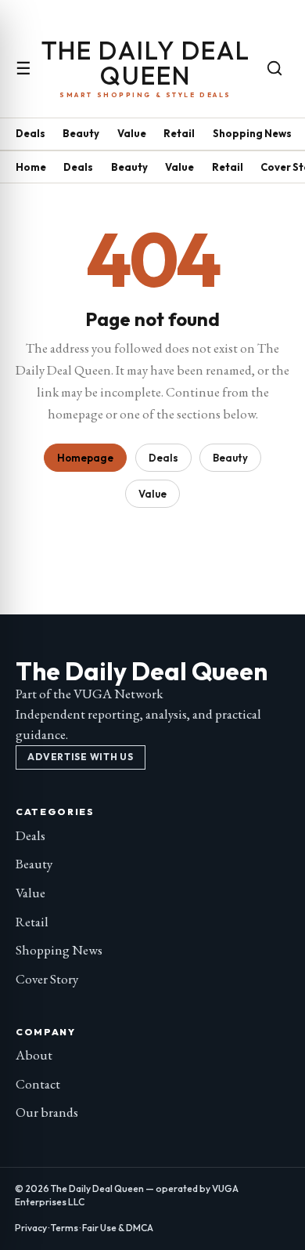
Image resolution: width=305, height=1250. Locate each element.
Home (31, 167)
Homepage (85, 457)
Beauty (81, 133)
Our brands (47, 1112)
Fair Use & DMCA (117, 1228)
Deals (30, 133)
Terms (64, 1228)
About (34, 1054)
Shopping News (252, 133)
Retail (179, 133)
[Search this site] (274, 68)
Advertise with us (80, 757)
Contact (38, 1083)
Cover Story (47, 978)
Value (131, 133)
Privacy (31, 1228)
